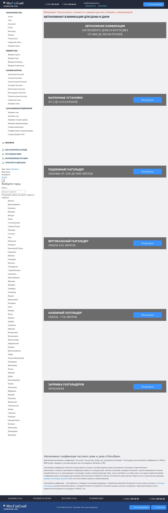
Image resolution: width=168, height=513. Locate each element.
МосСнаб (13, 4)
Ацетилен (12, 24)
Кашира (11, 310)
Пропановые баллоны (16, 89)
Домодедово (12, 431)
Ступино (11, 234)
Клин (10, 307)
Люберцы (11, 289)
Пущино (11, 347)
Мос (15, 507)
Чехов (10, 219)
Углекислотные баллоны (17, 96)
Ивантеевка (12, 365)
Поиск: (4, 188)
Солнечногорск (14, 223)
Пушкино (11, 245)
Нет (5, 177)
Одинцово (12, 252)
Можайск (11, 285)
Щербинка (12, 391)
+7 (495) (52, 4)
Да (3, 177)
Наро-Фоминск (14, 278)
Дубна (10, 376)
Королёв (11, 395)
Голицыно (12, 259)
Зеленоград (12, 387)
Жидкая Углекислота (16, 66)
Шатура (11, 215)
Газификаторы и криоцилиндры (20, 131)
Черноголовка (13, 340)
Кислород (12, 31)
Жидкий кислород (15, 62)
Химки (10, 409)
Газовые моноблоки (15, 127)
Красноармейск (14, 204)
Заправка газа (13, 112)
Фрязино (11, 373)
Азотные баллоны (15, 78)
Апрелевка (12, 274)
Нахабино (15, 169)
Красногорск (13, 300)
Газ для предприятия (155, 4)
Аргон (10, 17)
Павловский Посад (15, 248)
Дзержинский (13, 343)
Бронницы (12, 435)
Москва (11, 201)
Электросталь (13, 406)
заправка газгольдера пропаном (56, 479)
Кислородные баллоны (17, 93)
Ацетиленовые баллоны (17, 82)
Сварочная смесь (14, 42)
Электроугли (13, 267)
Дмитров (11, 329)
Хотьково (11, 230)
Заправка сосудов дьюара (18, 120)
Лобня (10, 354)
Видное (11, 296)
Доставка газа (13, 116)
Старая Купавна (14, 270)
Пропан (11, 35)
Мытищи (11, 281)
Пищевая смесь (14, 46)
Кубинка (11, 256)
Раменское (12, 241)
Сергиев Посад (14, 226)
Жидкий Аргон (14, 55)
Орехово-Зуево (14, 420)
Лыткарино (12, 362)
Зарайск (11, 321)
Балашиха (12, 208)
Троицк (11, 384)
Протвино (12, 398)
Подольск (11, 417)
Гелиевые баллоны (15, 85)
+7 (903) (69, 4)
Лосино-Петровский (16, 358)
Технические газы (14, 13)
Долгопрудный (14, 380)
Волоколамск (13, 336)
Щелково (11, 212)
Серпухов (11, 413)
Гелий (10, 28)
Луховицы (12, 292)
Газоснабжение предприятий (19, 109)
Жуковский (12, 402)
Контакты (9, 143)
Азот (10, 20)
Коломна (11, 424)
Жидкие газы (11, 51)
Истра (10, 314)
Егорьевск (12, 325)
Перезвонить (102, 6)
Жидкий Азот (13, 58)
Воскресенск (13, 332)
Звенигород (12, 428)
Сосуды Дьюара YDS (16, 134)
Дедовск (11, 318)
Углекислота (13, 39)
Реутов (10, 369)
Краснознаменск (14, 351)
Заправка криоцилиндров (18, 123)
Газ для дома (160, 507)
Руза (9, 237)
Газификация (96, 498)
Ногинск (11, 263)
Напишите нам (90, 6)
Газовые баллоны (14, 70)
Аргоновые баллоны (16, 74)
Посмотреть (147, 100)
